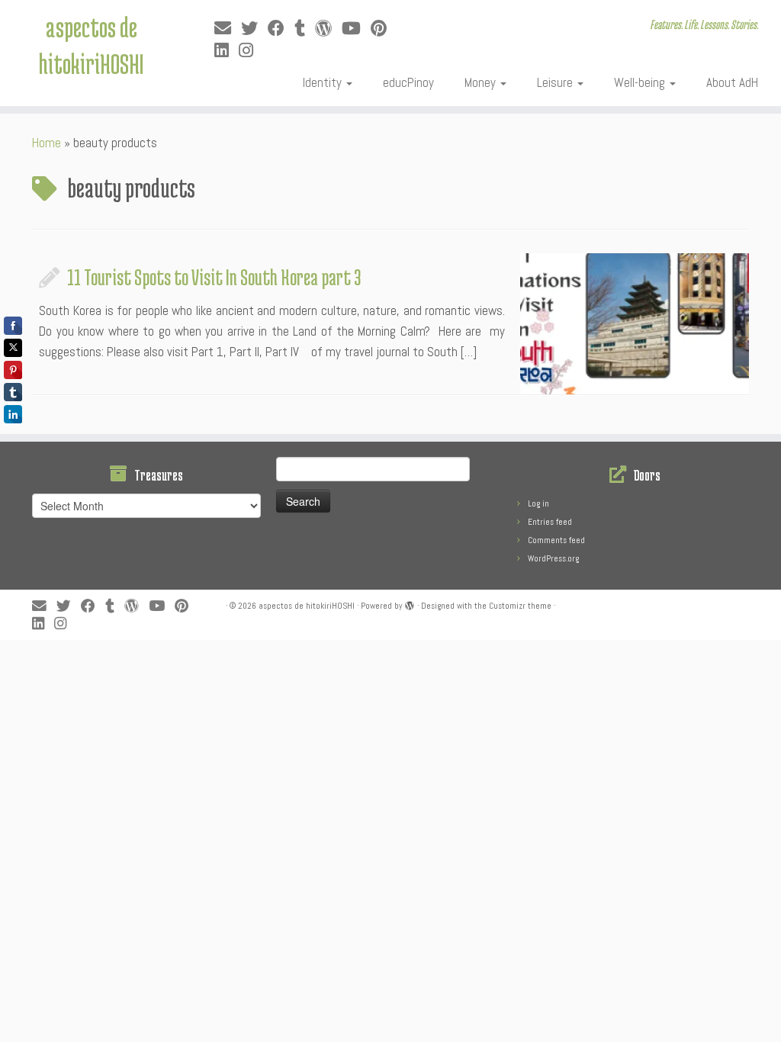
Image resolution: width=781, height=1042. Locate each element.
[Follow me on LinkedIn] (226, 51)
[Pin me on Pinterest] (384, 29)
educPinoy (408, 82)
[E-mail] (227, 29)
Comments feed (556, 540)
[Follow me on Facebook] (281, 29)
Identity (324, 82)
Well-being (641, 82)
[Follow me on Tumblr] (304, 29)
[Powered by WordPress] (409, 603)
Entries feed (550, 521)
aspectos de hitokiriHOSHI (91, 45)
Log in (538, 503)
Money (481, 82)
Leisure (556, 82)
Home (46, 142)
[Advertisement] (370, 674)
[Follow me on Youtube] (356, 29)
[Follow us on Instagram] (251, 51)
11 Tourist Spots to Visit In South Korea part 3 (214, 277)
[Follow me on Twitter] (254, 29)
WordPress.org (553, 558)
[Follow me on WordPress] (328, 29)
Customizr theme (520, 605)
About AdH (732, 82)
